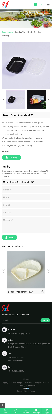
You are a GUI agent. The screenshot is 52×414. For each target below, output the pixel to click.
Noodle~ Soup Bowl (34, 32)
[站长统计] (26, 388)
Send (11, 237)
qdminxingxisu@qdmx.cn (19, 333)
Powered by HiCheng (26, 391)
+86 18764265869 (15, 360)
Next (48, 99)
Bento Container (7, 32)
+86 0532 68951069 (16, 357)
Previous (3, 99)
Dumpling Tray (20, 32)
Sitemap (26, 379)
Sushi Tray (5, 36)
